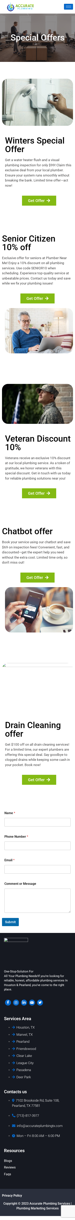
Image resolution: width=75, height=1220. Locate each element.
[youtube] (32, 1003)
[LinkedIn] (24, 1003)
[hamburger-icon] (68, 7)
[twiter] (40, 1003)
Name (9, 813)
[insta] (16, 1003)
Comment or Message (20, 884)
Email (9, 860)
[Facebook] (8, 1003)
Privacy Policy (12, 1195)
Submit (10, 922)
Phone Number (16, 836)
